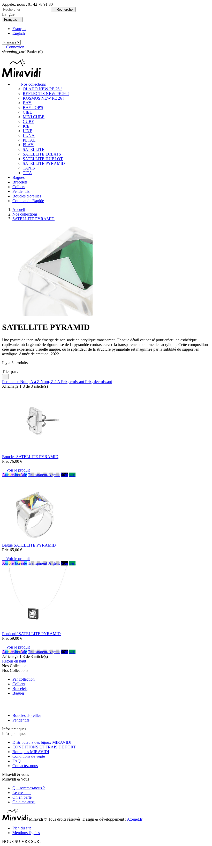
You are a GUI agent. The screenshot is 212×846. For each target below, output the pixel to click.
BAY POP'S (33, 107)
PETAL (29, 140)
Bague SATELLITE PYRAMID (29, 545)
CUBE (28, 121)
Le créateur (21, 792)
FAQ (16, 761)
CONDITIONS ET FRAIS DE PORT (44, 747)
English (18, 33)
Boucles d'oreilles (26, 196)
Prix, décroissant (98, 381)
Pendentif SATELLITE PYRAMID (31, 633)
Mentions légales (26, 832)
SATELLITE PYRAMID (44, 163)
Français (19, 28)
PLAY (28, 145)
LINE (27, 131)
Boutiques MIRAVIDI (30, 751)
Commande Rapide (28, 200)
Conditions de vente (28, 756)
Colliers (18, 187)
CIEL (27, 112)
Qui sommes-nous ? (28, 788)
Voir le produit (16, 470)
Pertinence (11, 381)
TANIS (29, 168)
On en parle (22, 797)
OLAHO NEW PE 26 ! (42, 89)
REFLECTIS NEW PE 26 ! (46, 93)
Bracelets (19, 182)
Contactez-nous (25, 765)
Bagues (18, 177)
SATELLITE (33, 149)
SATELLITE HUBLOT (43, 159)
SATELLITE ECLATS (42, 154)
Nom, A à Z (30, 381)
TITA (27, 173)
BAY (27, 103)
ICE (26, 126)
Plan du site (21, 828)
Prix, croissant (73, 381)
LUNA (29, 135)
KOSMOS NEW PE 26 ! (43, 98)
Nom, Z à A (51, 381)
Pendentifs (20, 191)
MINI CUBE (33, 117)
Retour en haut (16, 661)
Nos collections (29, 84)
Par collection (23, 679)
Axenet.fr (134, 819)
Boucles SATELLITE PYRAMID (30, 456)
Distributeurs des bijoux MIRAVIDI (41, 742)
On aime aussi (23, 802)
